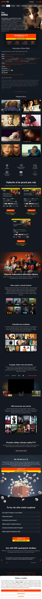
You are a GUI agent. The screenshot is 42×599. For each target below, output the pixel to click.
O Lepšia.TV (10, 573)
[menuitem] (37, 27)
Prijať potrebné (21, 593)
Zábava (30, 5)
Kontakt (33, 575)
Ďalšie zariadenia (32, 375)
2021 (9, 68)
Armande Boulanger (22, 59)
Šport (35, 5)
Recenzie (21, 573)
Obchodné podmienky (30, 573)
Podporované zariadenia (12, 575)
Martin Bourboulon (9, 56)
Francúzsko (8, 66)
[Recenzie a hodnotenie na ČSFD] (12, 70)
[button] (1, 560)
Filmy (8, 5)
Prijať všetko (21, 590)
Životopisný (22, 54)
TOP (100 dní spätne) (18, 74)
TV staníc (19, 22)
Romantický (16, 54)
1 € (7, 31)
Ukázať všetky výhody (21, 451)
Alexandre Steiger (16, 61)
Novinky (16, 573)
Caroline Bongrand (18, 64)
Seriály (13, 5)
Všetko (3, 5)
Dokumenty (24, 5)
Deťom (18, 5)
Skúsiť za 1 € (21, 469)
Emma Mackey (22, 58)
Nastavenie (21, 596)
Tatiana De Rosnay (9, 63)
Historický (11, 54)
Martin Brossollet (28, 63)
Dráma (6, 54)
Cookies (29, 575)
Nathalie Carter (9, 64)
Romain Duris (8, 58)
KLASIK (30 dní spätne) (7, 74)
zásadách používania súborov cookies (20, 587)
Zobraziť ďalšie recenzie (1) (21, 91)
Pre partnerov (22, 575)
